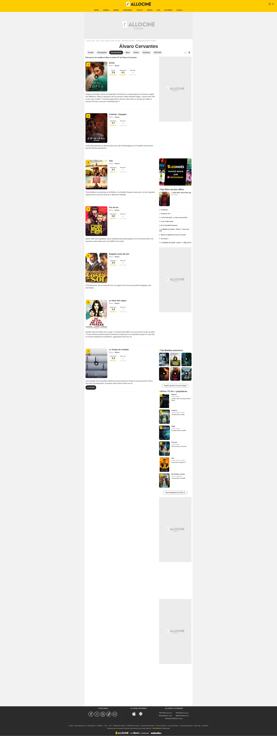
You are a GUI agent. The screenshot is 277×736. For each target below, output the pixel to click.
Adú (111, 161)
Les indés (168, 10)
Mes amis (132, 70)
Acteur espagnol (105, 40)
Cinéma (106, 10)
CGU (105, 725)
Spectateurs (123, 70)
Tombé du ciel (165, 213)
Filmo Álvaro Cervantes (128, 40)
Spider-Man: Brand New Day (181, 192)
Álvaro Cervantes (115, 40)
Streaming (127, 10)
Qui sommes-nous (80, 725)
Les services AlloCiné (186, 725)
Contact (71, 725)
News (96, 10)
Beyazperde (163, 715)
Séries (116, 10)
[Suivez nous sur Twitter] (97, 714)
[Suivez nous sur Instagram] (103, 714)
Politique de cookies (119, 725)
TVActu (139, 10)
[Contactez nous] (115, 714)
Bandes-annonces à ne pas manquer (175, 385)
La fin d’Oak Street (167, 221)
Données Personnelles (148, 725)
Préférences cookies (133, 725)
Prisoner (174, 442)
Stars (93, 40)
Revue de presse (161, 725)
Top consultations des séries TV (175, 492)
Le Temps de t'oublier (119, 349)
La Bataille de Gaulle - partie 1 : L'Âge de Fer (176, 242)
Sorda (111, 63)
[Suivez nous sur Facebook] (91, 714)
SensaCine (180, 713)
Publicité (99, 725)
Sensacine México (171, 718)
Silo (172, 458)
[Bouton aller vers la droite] (189, 52)
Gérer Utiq (197, 725)
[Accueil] (138, 4)
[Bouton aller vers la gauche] (185, 52)
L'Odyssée (164, 210)
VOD (158, 10)
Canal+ (180, 10)
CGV (110, 725)
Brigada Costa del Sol (119, 254)
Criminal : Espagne (118, 114)
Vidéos (149, 10)
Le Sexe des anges (117, 301)
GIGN (173, 426)
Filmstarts (162, 713)
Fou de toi (113, 207)
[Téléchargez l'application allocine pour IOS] (135, 714)
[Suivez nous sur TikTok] (109, 714)
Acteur (98, 40)
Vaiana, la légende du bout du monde (173, 235)
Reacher (174, 394)
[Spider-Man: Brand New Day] (164, 199)
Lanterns (174, 410)
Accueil (88, 40)
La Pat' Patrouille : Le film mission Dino (174, 217)
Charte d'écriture (173, 725)
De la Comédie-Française (169, 225)
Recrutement (91, 725)
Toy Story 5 (164, 238)
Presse (113, 70)
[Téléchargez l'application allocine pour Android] (142, 714)
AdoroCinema (180, 715)
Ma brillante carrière (178, 474)
